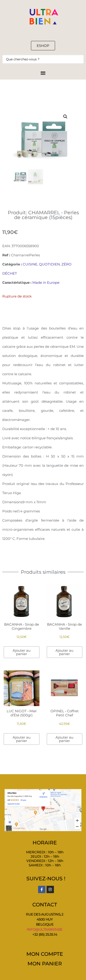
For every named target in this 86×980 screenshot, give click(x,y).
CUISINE (30, 264)
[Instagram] (50, 889)
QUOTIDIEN (49, 264)
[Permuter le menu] (43, 72)
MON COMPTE (44, 954)
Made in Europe (45, 282)
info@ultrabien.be (44, 929)
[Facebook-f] (41, 889)
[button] (65, 116)
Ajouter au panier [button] (22, 652)
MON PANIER (45, 964)
